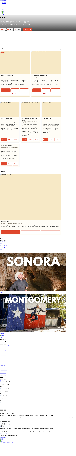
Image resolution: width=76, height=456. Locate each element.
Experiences (4, 3)
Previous (1, 240)
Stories (3, 6)
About (3, 7)
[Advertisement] (38, 38)
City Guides (4, 2)
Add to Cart (2, 382)
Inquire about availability (4, 433)
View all (1, 380)
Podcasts (3, 4)
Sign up (1, 425)
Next (4, 240)
